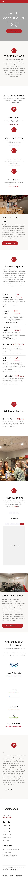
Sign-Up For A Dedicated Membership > (12, 353)
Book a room (6, 831)
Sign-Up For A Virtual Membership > (11, 306)
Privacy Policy (7, 837)
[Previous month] (10, 513)
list (23, 524)
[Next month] (14, 513)
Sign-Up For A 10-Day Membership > (11, 338)
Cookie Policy (7, 834)
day (8, 524)
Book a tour (6, 828)
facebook (5, 876)
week (13, 524)
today (18, 512)
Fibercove (16, 868)
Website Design (13, 870)
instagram (19, 876)
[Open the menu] (26, 1)
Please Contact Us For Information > (11, 385)
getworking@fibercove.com (11, 849)
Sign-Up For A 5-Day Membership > (10, 322)
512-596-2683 (7, 817)
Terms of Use (6, 840)
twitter (12, 876)
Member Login (7, 825)
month (18, 524)
